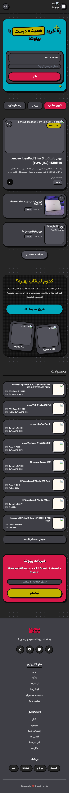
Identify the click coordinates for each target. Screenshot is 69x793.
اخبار (34, 719)
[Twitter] (49, 649)
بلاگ (34, 678)
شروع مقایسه (37, 309)
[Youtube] (30, 649)
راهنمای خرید (34, 731)
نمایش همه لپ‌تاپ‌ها (34, 539)
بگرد (34, 76)
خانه (34, 672)
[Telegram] (20, 649)
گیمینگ (53, 768)
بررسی (34, 725)
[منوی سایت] (63, 6)
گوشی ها (34, 737)
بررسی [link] (57, 182)
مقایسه (35, 748)
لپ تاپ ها (34, 743)
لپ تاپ (39, 768)
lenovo (25, 768)
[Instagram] (39, 649)
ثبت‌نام (34, 593)
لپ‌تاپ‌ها (34, 684)
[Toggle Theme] (6, 6)
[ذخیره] (9, 124)
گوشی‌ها (34, 690)
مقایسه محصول (34, 695)
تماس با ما (34, 701)
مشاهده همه (36, 255)
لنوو (13, 768)
